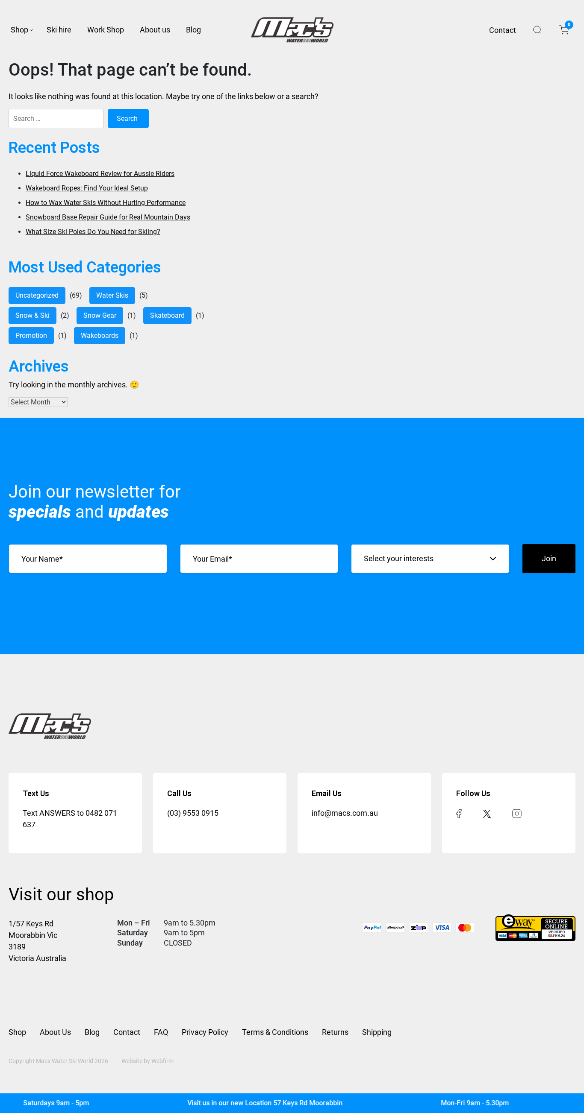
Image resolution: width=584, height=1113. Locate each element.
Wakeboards (99, 335)
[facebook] (459, 812)
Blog (193, 29)
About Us (55, 1032)
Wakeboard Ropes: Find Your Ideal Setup (87, 188)
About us (155, 29)
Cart (568, 26)
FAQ (161, 1032)
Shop (19, 29)
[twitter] (487, 812)
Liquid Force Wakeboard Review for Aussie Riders (100, 174)
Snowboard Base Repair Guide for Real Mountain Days (108, 217)
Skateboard (167, 315)
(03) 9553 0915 (192, 812)
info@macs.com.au (345, 812)
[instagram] (517, 812)
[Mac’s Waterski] (292, 30)
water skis (112, 295)
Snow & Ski (32, 315)
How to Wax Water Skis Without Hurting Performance (106, 203)
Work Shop (105, 29)
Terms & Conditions (275, 1032)
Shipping (377, 1032)
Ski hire (59, 29)
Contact (502, 30)
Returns (335, 1032)
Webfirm (162, 1060)
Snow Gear (99, 315)
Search (537, 30)
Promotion (31, 335)
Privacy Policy (205, 1032)
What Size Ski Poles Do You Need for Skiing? (93, 232)
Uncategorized (37, 295)
